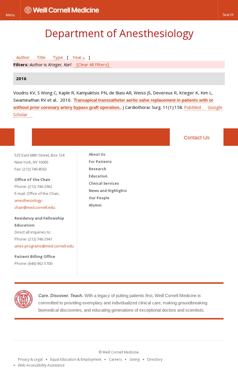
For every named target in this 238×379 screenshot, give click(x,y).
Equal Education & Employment (75, 359)
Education (98, 176)
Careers (115, 359)
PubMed (192, 107)
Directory (155, 359)
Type (58, 57)
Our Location (23, 137)
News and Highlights (108, 190)
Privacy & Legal (30, 359)
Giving (134, 359)
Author (23, 57)
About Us (97, 154)
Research (97, 168)
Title (41, 57)
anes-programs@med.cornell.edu (44, 246)
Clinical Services (104, 183)
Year (77, 57)
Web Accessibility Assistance (41, 365)
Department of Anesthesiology (119, 33)
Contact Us (197, 138)
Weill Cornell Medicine (119, 331)
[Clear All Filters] (93, 64)
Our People (99, 197)
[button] (228, 10)
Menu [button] (10, 14)
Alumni (95, 205)
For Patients (100, 161)
